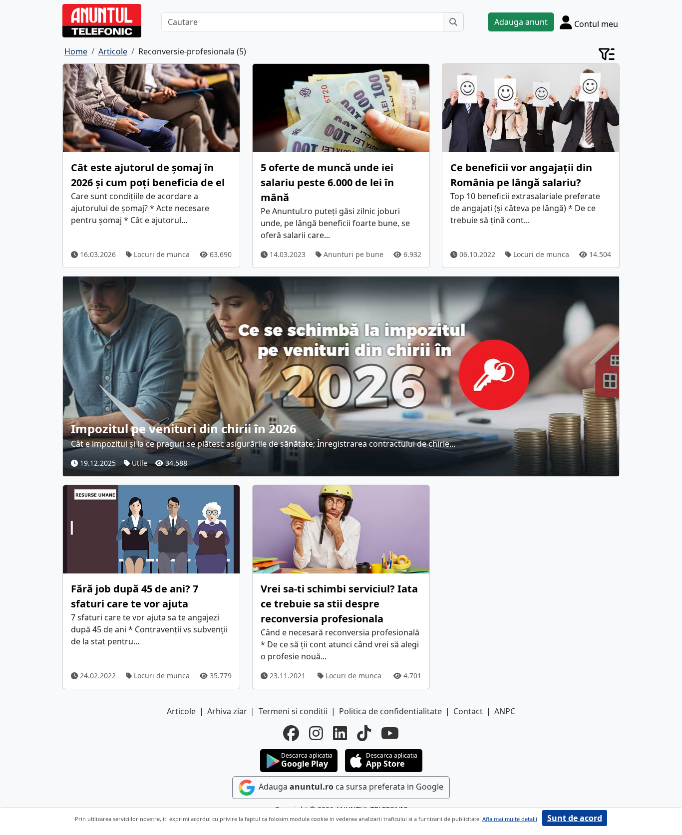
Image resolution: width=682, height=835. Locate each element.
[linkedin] (340, 733)
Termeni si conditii (293, 711)
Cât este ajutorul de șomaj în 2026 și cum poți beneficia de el (148, 175)
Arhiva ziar (227, 711)
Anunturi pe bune (352, 254)
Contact (468, 711)
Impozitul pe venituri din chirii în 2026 (184, 428)
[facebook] (291, 733)
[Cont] (607, 53)
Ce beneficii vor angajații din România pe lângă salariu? (521, 175)
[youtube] (390, 733)
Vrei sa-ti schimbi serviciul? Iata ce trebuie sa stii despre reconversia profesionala (339, 603)
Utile (138, 463)
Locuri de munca (161, 254)
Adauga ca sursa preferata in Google (350, 786)
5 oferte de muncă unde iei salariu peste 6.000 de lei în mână (327, 182)
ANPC (504, 711)
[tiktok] (364, 733)
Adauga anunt (521, 21)
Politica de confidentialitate (390, 711)
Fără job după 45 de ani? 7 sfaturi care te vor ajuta (134, 596)
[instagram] (316, 733)
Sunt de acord (574, 818)
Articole (181, 711)
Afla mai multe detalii (509, 819)
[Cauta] (453, 21)
